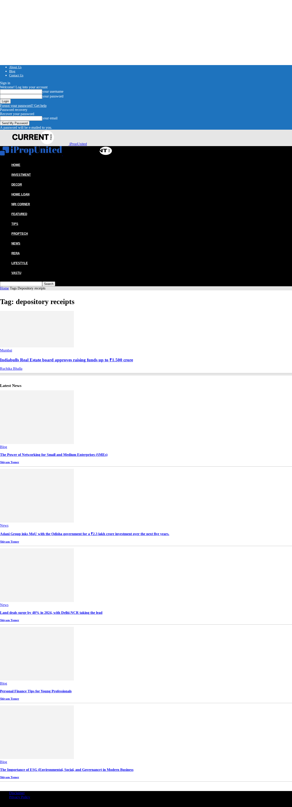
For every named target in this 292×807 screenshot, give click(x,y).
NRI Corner (20, 204)
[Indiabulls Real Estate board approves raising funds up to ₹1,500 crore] (37, 346)
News (15, 243)
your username (52, 91)
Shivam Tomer (9, 462)
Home (4, 288)
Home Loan (20, 194)
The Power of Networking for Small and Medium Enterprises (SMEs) (53, 455)
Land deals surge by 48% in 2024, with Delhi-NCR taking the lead (51, 613)
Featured (19, 214)
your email (49, 118)
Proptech (19, 233)
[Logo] (31, 154)
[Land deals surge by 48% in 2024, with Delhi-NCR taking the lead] (37, 601)
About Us (15, 67)
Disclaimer (17, 793)
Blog (12, 71)
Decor (16, 184)
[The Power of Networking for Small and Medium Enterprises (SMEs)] (37, 443)
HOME (15, 165)
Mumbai (6, 350)
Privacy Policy (19, 797)
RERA (15, 253)
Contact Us (16, 75)
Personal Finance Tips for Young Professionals (36, 691)
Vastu (16, 273)
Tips (14, 224)
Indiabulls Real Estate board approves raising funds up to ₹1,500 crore (66, 359)
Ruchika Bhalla (11, 369)
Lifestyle (19, 263)
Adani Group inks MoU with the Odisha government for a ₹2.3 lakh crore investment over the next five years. (84, 534)
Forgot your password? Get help (23, 106)
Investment (21, 174)
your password (52, 96)
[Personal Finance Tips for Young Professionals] (37, 679)
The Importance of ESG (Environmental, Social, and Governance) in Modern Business (66, 770)
